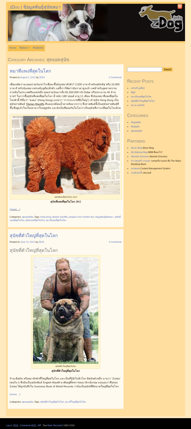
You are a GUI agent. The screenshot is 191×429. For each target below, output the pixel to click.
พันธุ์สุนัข (38, 47)
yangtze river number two (81, 217)
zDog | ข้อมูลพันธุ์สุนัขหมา (35, 7)
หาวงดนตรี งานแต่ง (140, 161)
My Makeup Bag (139, 152)
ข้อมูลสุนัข (136, 122)
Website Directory (140, 156)
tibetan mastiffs (60, 217)
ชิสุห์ (133, 92)
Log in (9, 425)
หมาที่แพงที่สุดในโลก (30, 70)
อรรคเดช (135, 168)
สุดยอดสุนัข (27, 217)
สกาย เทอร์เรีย (138, 105)
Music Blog (136, 148)
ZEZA (42, 77)
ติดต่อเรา (24, 47)
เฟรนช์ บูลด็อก (138, 88)
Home (12, 47)
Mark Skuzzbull (55, 425)
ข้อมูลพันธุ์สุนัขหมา (104, 217)
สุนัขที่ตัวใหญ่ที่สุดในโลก (34, 235)
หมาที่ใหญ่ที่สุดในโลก (75, 402)
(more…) (15, 209)
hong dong (45, 217)
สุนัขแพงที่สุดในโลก (35, 220)
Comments (28, 425)
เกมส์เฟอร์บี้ (136, 172)
